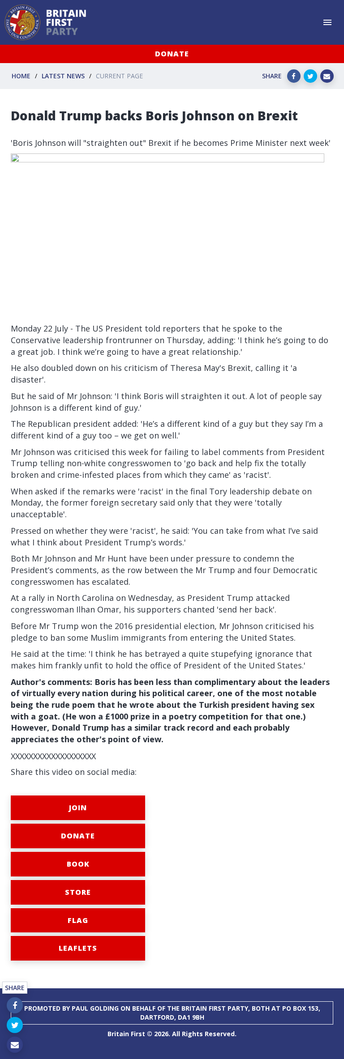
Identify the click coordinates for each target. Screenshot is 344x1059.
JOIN (78, 807)
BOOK (78, 864)
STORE (78, 892)
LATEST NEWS (63, 76)
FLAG (78, 920)
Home (21, 76)
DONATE (172, 54)
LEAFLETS (78, 948)
